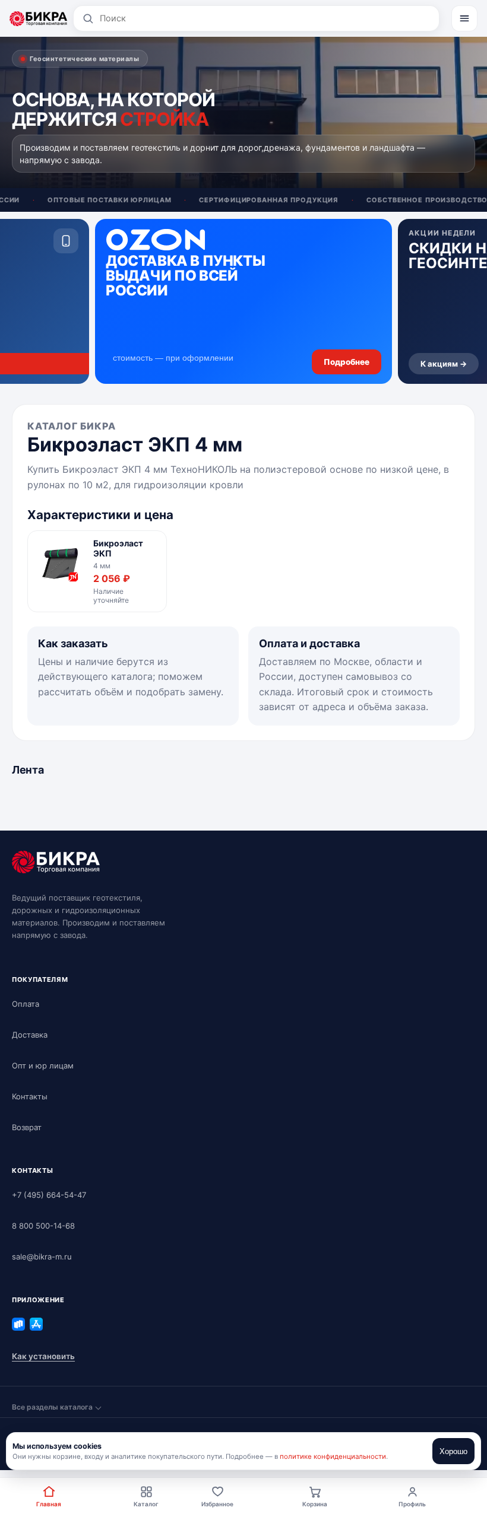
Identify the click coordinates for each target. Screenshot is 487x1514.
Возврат (27, 1127)
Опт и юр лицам (43, 1065)
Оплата (25, 1004)
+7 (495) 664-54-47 (49, 1195)
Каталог (146, 1503)
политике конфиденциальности (333, 1456)
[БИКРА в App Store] (36, 1324)
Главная (48, 1503)
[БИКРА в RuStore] (18, 1324)
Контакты (30, 1096)
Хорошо (453, 1451)
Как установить (43, 1356)
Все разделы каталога (52, 1406)
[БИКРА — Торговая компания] (38, 18)
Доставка (30, 1034)
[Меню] (464, 18)
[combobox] (265, 18)
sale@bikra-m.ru (42, 1256)
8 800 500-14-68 (43, 1225)
